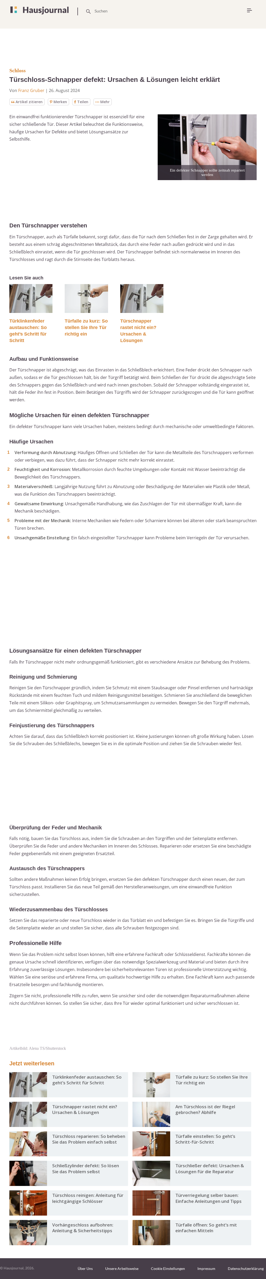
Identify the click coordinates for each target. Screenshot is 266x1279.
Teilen (82, 101)
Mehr (105, 101)
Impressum (206, 1268)
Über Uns (85, 1268)
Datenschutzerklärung (246, 1268)
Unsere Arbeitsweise (121, 1268)
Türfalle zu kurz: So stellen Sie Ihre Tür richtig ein (86, 327)
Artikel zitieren (29, 101)
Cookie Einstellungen (168, 1268)
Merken (60, 101)
